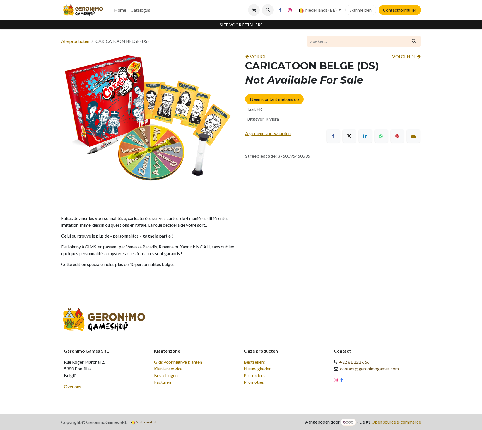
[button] (268, 10)
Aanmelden (361, 10)
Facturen (162, 382)
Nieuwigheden (257, 368)
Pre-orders (254, 375)
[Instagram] (290, 10)
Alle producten (75, 41)
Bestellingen (166, 375)
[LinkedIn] (365, 136)
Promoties (254, 382)
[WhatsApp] (381, 136)
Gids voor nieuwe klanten (178, 362)
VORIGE (258, 56)
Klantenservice (168, 368)
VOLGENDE (404, 56)
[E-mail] (413, 136)
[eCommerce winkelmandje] (254, 10)
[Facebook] (280, 10)
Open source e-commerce (396, 421)
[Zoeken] (414, 41)
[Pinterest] (397, 136)
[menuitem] (120, 10)
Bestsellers (254, 362)
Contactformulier (399, 10)
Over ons (72, 386)
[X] (349, 136)
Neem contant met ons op (274, 99)
